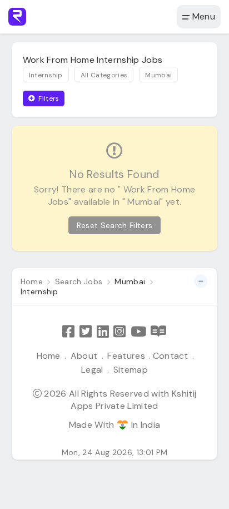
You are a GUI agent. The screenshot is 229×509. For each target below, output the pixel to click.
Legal (92, 369)
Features (126, 356)
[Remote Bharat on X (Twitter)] (85, 331)
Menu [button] (202, 16)
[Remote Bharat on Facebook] (68, 331)
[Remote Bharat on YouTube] (138, 331)
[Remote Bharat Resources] (158, 331)
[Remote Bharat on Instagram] (119, 331)
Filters (48, 98)
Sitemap (130, 369)
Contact (170, 356)
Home (49, 356)
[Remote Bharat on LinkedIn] (103, 331)
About (84, 356)
